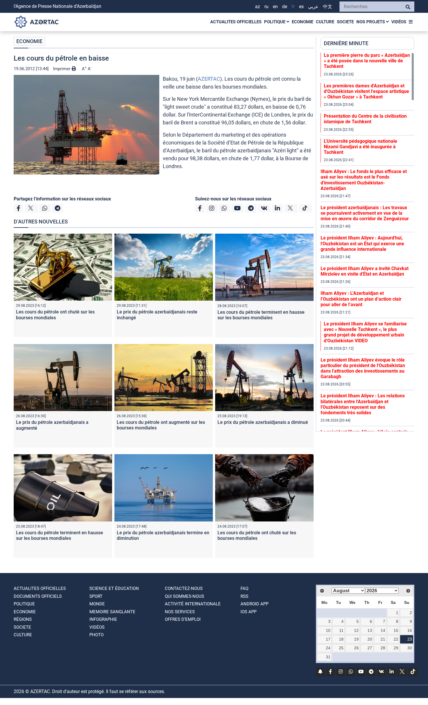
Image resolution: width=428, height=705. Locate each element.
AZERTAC (209, 79)
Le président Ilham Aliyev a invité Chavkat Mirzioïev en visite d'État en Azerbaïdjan (364, 271)
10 (328, 630)
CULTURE (325, 21)
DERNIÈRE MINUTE (346, 43)
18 (341, 639)
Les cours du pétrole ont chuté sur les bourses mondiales (55, 314)
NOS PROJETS (371, 21)
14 (383, 630)
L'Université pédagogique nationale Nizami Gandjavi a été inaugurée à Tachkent (360, 146)
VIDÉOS (398, 21)
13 (369, 630)
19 (356, 639)
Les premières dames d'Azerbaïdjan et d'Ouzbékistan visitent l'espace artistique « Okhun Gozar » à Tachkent (366, 91)
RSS (244, 596)
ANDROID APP (254, 604)
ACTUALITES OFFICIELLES (235, 21)
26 (356, 648)
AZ (257, 6)
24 (328, 648)
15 (396, 630)
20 (369, 639)
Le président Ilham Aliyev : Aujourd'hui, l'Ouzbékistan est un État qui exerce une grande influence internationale (362, 243)
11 (341, 630)
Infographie (103, 619)
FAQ (244, 588)
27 (369, 648)
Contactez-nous (184, 588)
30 (409, 648)
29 (396, 648)
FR (293, 6)
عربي (313, 6)
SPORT (95, 596)
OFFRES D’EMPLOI (183, 619)
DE (284, 6)
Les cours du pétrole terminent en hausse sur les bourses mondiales (261, 314)
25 (341, 648)
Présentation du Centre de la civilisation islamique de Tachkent (365, 118)
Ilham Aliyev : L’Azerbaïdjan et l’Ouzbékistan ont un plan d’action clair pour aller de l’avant (361, 298)
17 (328, 639)
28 (383, 648)
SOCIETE (345, 21)
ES (301, 6)
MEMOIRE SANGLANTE (112, 611)
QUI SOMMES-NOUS (184, 596)
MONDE (97, 604)
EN (275, 6)
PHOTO (96, 634)
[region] (367, 241)
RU (266, 6)
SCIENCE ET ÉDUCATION (114, 588)
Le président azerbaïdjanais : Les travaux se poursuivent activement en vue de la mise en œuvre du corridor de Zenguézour (365, 213)
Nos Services (180, 611)
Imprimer (62, 68)
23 (409, 639)
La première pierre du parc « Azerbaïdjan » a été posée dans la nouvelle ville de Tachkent (367, 60)
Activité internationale (193, 604)
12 (356, 630)
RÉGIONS (23, 619)
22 (396, 639)
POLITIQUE (275, 21)
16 (409, 630)
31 (328, 657)
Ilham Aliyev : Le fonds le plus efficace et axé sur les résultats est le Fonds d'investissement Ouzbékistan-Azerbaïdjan (364, 180)
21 (383, 639)
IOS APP (248, 611)
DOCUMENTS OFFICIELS (38, 596)
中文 (327, 6)
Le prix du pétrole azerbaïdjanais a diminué (262, 422)
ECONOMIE (302, 21)
